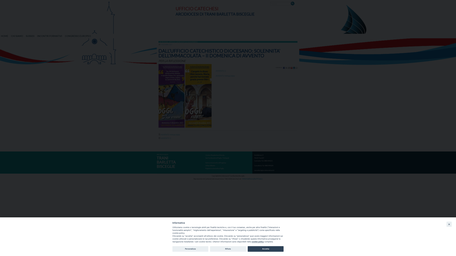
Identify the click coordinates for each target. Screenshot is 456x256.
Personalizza (190, 249)
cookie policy (258, 241)
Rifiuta (228, 249)
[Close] (449, 224)
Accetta (265, 249)
